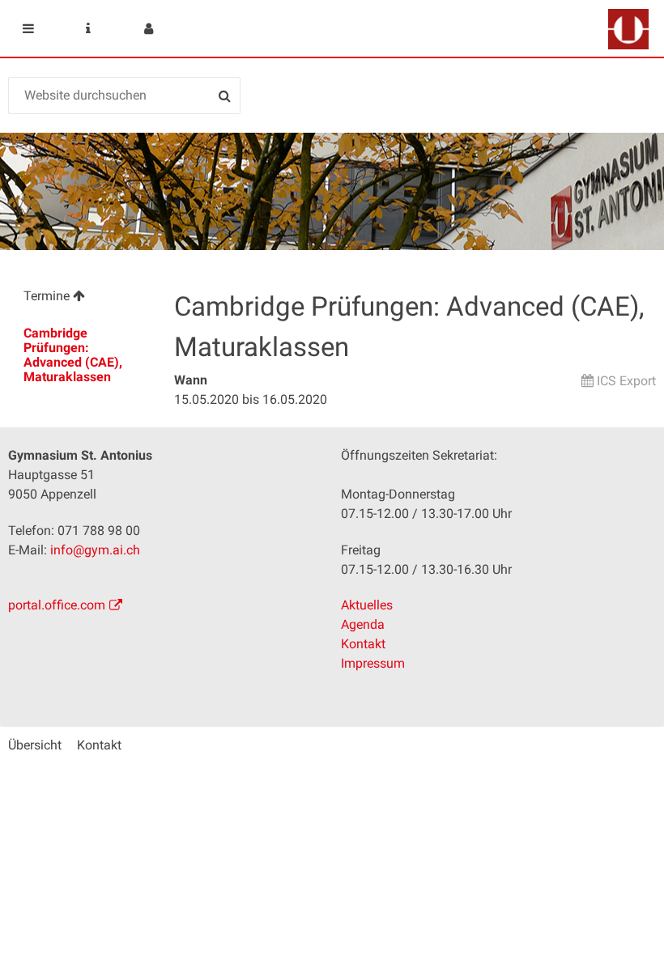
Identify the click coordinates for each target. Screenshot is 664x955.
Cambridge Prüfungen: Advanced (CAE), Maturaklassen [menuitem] (72, 354)
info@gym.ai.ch (95, 550)
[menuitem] (82, 298)
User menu (148, 28)
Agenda (363, 624)
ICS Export (626, 380)
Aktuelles (367, 605)
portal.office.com (56, 605)
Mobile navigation (28, 28)
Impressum (373, 663)
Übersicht (35, 745)
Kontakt (363, 644)
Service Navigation (88, 28)
